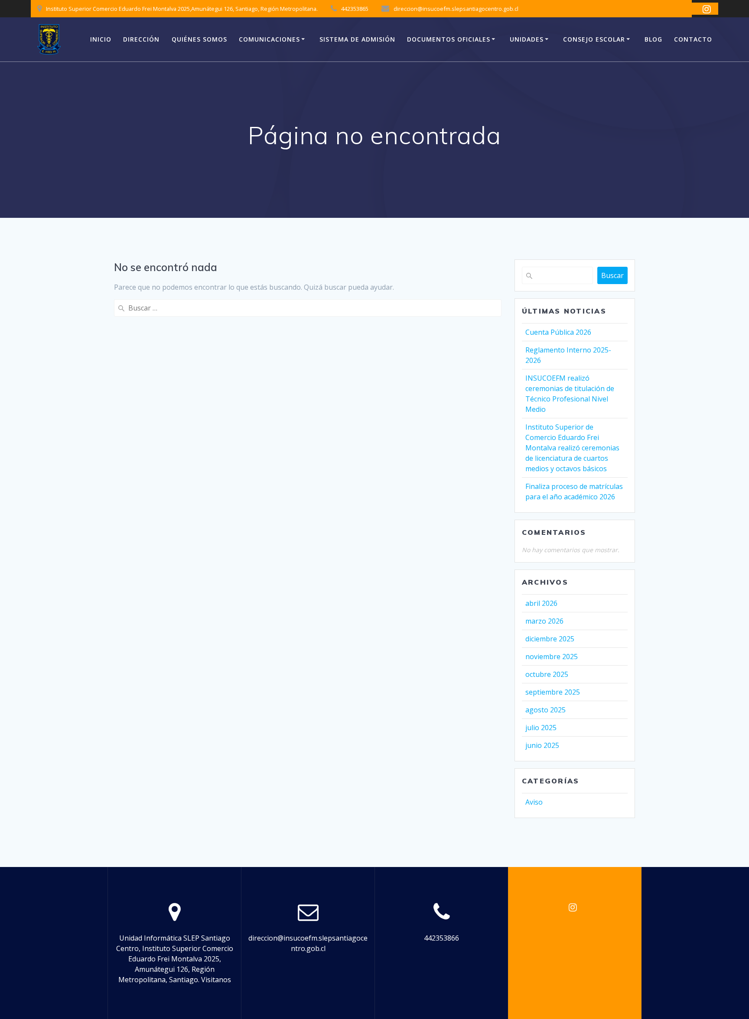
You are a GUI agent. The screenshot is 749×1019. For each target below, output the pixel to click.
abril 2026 (541, 603)
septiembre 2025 (552, 692)
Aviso (534, 802)
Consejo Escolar (594, 39)
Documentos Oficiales (448, 39)
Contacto (693, 39)
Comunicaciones (269, 39)
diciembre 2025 (549, 639)
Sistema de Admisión (357, 39)
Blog (653, 39)
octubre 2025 (546, 674)
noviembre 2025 (551, 656)
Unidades (527, 39)
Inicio (100, 39)
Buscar (612, 275)
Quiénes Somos (199, 39)
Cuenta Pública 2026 (558, 332)
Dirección (141, 39)
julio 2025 (541, 727)
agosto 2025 (545, 710)
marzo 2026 (544, 621)
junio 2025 (542, 745)
